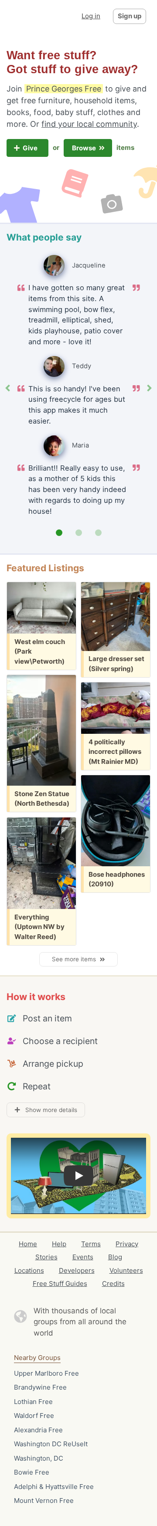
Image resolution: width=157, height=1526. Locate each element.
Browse (85, 148)
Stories (46, 1257)
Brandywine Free (40, 1387)
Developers (77, 1270)
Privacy (127, 1244)
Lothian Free (33, 1401)
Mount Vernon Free (44, 1500)
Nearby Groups (37, 1357)
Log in (91, 16)
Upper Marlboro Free (46, 1373)
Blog (115, 1257)
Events (82, 1257)
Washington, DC (38, 1458)
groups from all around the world (80, 1327)
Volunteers (126, 1270)
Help (59, 1244)
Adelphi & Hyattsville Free (54, 1486)
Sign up (129, 16)
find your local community (89, 124)
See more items (75, 959)
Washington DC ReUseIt (51, 1444)
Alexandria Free (38, 1430)
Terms (91, 1244)
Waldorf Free (34, 1415)
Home (28, 1244)
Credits (113, 1283)
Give (30, 148)
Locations (29, 1270)
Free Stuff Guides (60, 1283)
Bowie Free (31, 1472)
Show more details (48, 1109)
